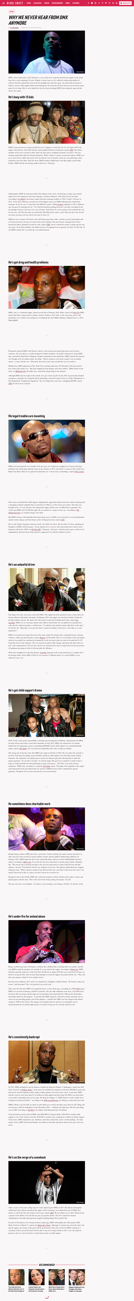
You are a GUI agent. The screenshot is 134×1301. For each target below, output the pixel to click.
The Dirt (12, 12)
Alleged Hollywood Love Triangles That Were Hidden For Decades (76, 1289)
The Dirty (31, 1110)
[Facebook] (88, 3)
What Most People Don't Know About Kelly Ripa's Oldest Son (56, 1289)
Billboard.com (21, 371)
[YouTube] (92, 3)
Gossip (46, 3)
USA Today (47, 766)
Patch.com (74, 969)
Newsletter (127, 3)
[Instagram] (95, 3)
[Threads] (110, 3)
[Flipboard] (106, 3)
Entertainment (57, 3)
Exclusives (38, 3)
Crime (68, 3)
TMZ (71, 150)
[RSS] (117, 3)
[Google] (113, 3)
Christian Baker (14, 27)
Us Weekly (22, 199)
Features (75, 3)
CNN (78, 988)
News (29, 3)
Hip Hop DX (35, 529)
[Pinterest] (102, 3)
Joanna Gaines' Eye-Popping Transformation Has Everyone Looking (36, 1289)
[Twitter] (99, 3)
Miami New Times (44, 1225)
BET (52, 1213)
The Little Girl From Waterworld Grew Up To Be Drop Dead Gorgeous (16, 1289)
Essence (60, 204)
